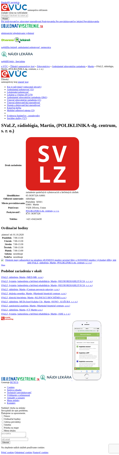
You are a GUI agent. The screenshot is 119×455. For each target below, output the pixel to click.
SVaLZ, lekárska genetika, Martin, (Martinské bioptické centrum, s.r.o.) (33, 293)
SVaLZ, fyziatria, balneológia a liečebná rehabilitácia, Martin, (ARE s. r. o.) (35, 314)
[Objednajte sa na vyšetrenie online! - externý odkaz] (20, 380)
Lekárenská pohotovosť (18, 92)
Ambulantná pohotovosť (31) (20, 89)
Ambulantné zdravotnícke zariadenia (68, 66)
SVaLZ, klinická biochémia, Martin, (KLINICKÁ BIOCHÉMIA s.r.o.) (33, 297)
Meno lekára (10, 430)
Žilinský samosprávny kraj (22, 66)
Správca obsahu (14, 390)
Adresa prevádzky (12, 422)
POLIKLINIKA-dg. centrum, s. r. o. (42, 211)
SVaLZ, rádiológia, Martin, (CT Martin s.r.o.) (22, 310)
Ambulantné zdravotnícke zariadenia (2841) (27, 97)
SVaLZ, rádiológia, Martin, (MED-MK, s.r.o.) (22, 277)
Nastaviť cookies (40, 452)
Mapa (3, 265)
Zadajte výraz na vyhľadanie (14, 12)
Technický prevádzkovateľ (19, 392)
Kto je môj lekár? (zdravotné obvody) (24, 87)
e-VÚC (4, 66)
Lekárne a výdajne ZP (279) (20, 95)
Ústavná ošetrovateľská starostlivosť (23, 102)
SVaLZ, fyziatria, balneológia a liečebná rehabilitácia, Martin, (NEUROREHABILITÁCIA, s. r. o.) (47, 281)
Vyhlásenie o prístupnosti (18, 395)
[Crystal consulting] (7, 319)
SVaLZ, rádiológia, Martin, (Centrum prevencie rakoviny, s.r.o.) (30, 289)
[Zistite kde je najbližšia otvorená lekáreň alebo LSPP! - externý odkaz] (86, 380)
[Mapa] (59, 261)
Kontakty (11, 403)
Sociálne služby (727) (17, 118)
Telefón (7, 425)
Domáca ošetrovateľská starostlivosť (23, 105)
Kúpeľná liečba (14, 108)
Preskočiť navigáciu (10, 2)
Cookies (11, 387)
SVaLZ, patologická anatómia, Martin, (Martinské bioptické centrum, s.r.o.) (35, 305)
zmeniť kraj (23, 82)
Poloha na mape (11, 427)
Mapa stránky (13, 400)
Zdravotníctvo (43, 66)
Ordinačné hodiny (12, 419)
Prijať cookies (7, 452)
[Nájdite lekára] (56, 380)
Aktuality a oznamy (16, 398)
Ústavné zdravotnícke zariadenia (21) (24, 100)
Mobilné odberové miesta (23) (21, 110)
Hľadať (5, 19)
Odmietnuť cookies (23, 452)
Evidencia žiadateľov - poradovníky (23, 115)
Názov (7, 416)
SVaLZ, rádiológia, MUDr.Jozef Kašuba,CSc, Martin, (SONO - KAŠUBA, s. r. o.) (39, 301)
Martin (91, 66)
